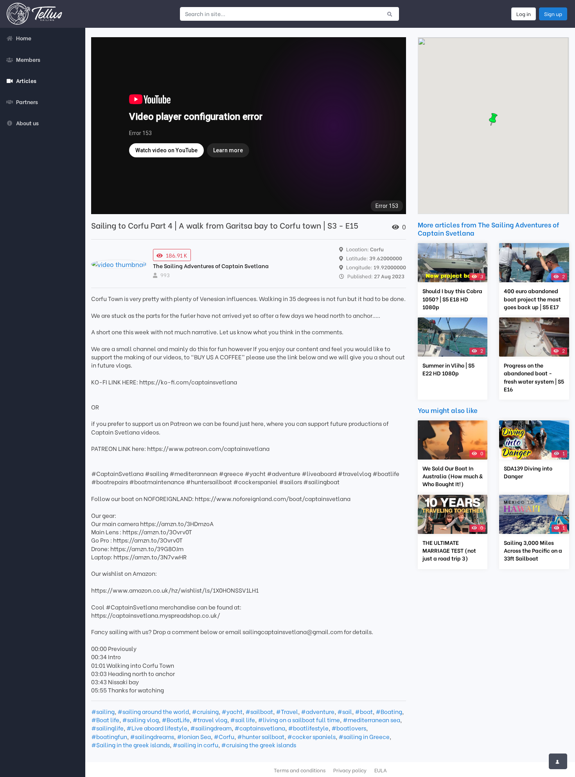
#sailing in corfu (195, 744)
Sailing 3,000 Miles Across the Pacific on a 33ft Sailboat (533, 550)
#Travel (287, 711)
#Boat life (105, 719)
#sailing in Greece (364, 736)
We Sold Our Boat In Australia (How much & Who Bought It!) (452, 476)
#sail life (242, 719)
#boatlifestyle (308, 727)
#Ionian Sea (194, 736)
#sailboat (259, 711)
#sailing (103, 711)
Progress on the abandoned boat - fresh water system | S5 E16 (534, 377)
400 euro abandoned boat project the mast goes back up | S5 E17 (532, 298)
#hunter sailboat (260, 736)
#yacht (232, 711)
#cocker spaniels (311, 736)
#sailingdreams (152, 736)
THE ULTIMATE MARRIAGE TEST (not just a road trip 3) (449, 550)
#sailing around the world (153, 711)
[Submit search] (390, 13)
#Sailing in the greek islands (130, 744)
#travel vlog (209, 719)
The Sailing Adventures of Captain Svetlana (211, 265)
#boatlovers (348, 727)
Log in (523, 13)
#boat (364, 711)
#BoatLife (176, 719)
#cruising (205, 711)
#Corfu (224, 736)
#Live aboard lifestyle (156, 727)
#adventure (317, 711)
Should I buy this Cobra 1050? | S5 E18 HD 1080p (452, 298)
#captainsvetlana (259, 727)
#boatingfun (109, 736)
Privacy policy (350, 769)
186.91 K (176, 255)
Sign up (553, 13)
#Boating (389, 711)
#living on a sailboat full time (299, 719)
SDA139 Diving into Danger (528, 472)
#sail (344, 711)
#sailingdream (211, 727)
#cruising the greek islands (258, 744)
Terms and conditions (299, 769)
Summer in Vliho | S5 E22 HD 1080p (448, 369)
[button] (493, 119)
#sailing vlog (140, 719)
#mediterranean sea (371, 719)
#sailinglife (107, 727)
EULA (380, 769)
